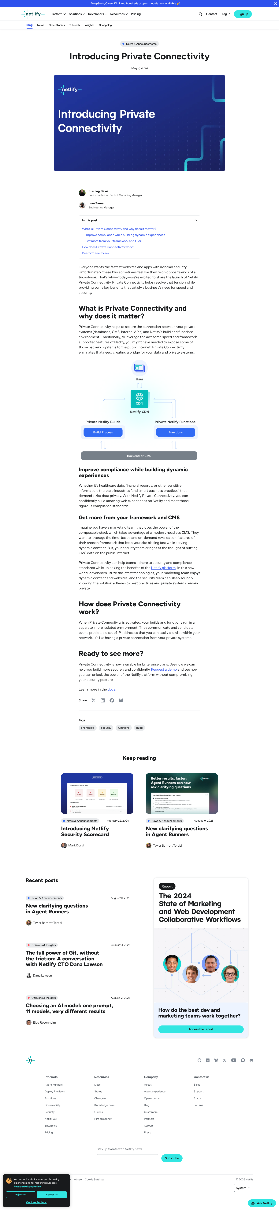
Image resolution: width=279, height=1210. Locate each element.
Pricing (136, 14)
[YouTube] (234, 1061)
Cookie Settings (94, 1179)
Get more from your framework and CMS (113, 241)
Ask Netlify (264, 1203)
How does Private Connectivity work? (108, 247)
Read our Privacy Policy (27, 1186)
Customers (151, 1112)
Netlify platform (163, 568)
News (40, 25)
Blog (29, 25)
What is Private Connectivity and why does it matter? (119, 229)
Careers (149, 1125)
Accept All (52, 1194)
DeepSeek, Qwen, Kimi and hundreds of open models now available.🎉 (135, 3)
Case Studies (57, 25)
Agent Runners (54, 1084)
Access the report (201, 1029)
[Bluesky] (216, 1061)
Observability (52, 1105)
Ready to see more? (95, 253)
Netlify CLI (51, 1118)
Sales (197, 1084)
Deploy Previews (55, 1091)
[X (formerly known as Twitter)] (224, 1061)
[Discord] (251, 1061)
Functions (50, 1098)
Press (147, 1132)
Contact (211, 14)
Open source (151, 1098)
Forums (198, 1105)
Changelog (105, 25)
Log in (226, 14)
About (147, 1084)
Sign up (243, 14)
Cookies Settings (36, 1202)
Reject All (20, 1194)
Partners (149, 1118)
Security (49, 1112)
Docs (97, 1084)
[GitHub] (199, 1061)
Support (198, 1091)
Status (98, 1091)
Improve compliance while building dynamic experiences (125, 235)
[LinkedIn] (208, 1061)
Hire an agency (103, 1118)
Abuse (78, 1179)
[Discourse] (243, 1061)
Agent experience (155, 1091)
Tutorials (74, 25)
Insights (89, 25)
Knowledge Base (104, 1105)
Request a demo (164, 669)
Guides (98, 1112)
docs (111, 689)
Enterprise (51, 1125)
